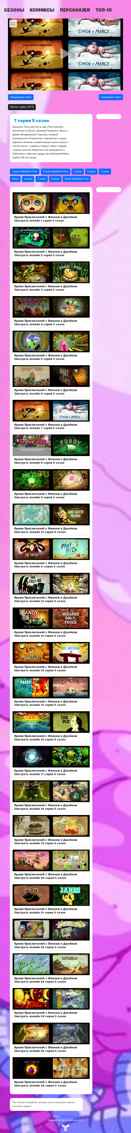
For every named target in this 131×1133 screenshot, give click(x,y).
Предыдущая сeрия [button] (20, 97)
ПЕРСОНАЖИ (75, 10)
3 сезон (78, 171)
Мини (15, 179)
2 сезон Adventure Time (55, 171)
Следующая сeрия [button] (111, 97)
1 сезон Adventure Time (24, 171)
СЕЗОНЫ (14, 10)
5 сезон (105, 171)
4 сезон (91, 171)
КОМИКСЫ (42, 10)
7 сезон (42, 179)
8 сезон (55, 179)
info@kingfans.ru (69, 1116)
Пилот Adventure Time (77, 179)
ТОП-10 (104, 10)
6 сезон (28, 179)
